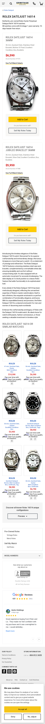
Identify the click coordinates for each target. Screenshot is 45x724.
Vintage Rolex (12, 535)
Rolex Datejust (9, 10)
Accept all (22, 709)
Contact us (23, 680)
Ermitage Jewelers (27, 683)
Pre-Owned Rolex (12, 532)
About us (9, 680)
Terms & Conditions (8, 655)
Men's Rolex (11, 538)
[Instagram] (9, 671)
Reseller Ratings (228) (22, 581)
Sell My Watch (10, 544)
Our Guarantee (7, 662)
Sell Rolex (10, 547)
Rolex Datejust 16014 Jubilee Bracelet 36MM (20, 149)
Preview (21, 516)
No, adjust (32, 717)
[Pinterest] (14, 671)
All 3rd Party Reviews (23, 584)
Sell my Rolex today (22, 130)
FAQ (16, 680)
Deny (13, 717)
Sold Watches (34, 680)
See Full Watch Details (14, 63)
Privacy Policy (6, 658)
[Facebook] (4, 671)
